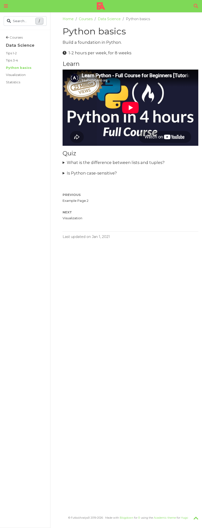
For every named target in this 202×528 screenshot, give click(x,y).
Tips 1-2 (11, 53)
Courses (16, 37)
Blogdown (126, 517)
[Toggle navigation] (6, 6)
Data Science (20, 45)
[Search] (196, 6)
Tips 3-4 (12, 60)
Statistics (13, 82)
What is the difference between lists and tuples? (116, 162)
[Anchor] (82, 63)
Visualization (16, 75)
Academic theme (165, 517)
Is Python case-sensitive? (92, 173)
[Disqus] (131, 309)
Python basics (19, 68)
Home (68, 19)
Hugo (184, 517)
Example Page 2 (75, 201)
